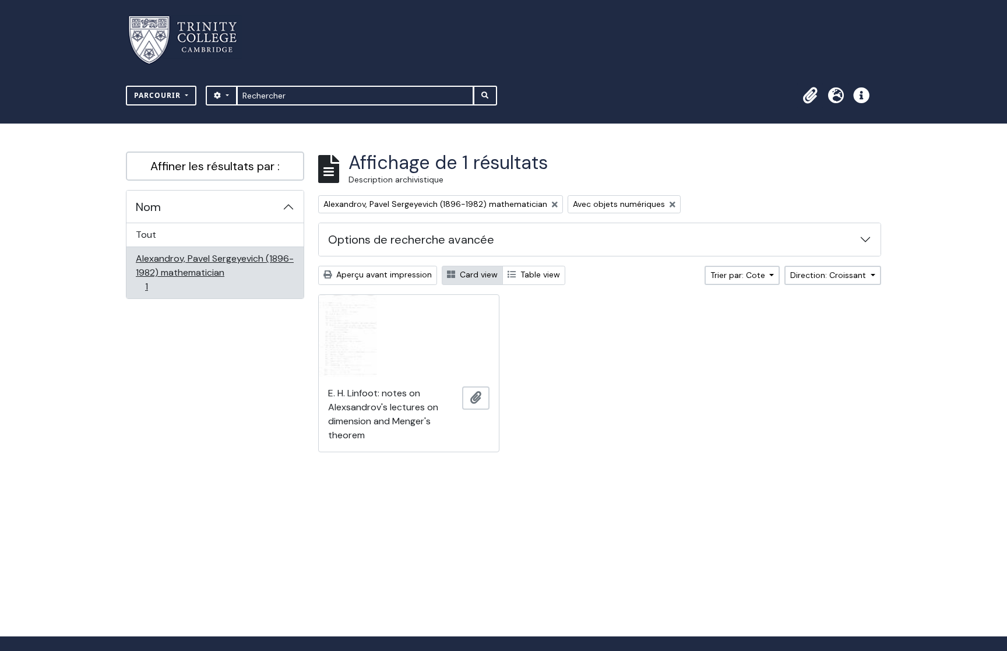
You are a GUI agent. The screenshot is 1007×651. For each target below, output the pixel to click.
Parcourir (158, 95)
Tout (146, 234)
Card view (477, 274)
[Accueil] (189, 39)
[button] (810, 95)
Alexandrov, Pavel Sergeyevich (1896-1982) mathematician (214, 272)
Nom (148, 206)
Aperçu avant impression (383, 274)
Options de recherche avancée (411, 239)
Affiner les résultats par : (215, 166)
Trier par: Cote (738, 275)
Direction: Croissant (829, 275)
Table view (539, 274)
